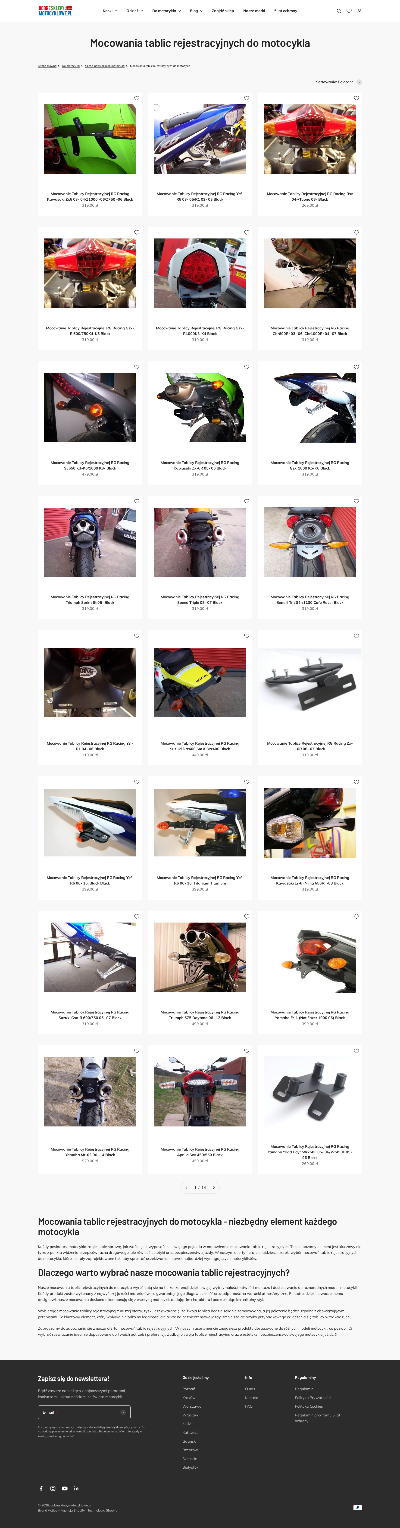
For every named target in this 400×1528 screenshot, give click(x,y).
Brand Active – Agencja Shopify (61, 1510)
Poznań (188, 1388)
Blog (194, 10)
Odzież (132, 10)
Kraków (189, 1397)
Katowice (190, 1432)
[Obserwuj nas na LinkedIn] (76, 1488)
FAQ (249, 1406)
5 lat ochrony (285, 10)
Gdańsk (189, 1441)
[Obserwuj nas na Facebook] (41, 1488)
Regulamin (304, 1388)
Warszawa (192, 1406)
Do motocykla (164, 10)
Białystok (190, 1467)
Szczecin (189, 1458)
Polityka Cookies (309, 1406)
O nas (250, 1388)
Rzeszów (190, 1450)
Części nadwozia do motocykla (105, 66)
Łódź (186, 1423)
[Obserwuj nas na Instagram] (53, 1488)
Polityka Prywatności (313, 1397)
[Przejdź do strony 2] (213, 1187)
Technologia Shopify (102, 1510)
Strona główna (47, 66)
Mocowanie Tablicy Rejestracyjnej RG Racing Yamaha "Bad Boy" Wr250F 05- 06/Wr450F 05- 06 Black (310, 1152)
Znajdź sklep (223, 10)
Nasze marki (254, 10)
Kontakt (252, 1397)
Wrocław (190, 1415)
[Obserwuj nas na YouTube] (65, 1488)
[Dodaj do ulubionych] (136, 98)
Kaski (107, 10)
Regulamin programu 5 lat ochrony (317, 1418)
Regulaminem (108, 1431)
